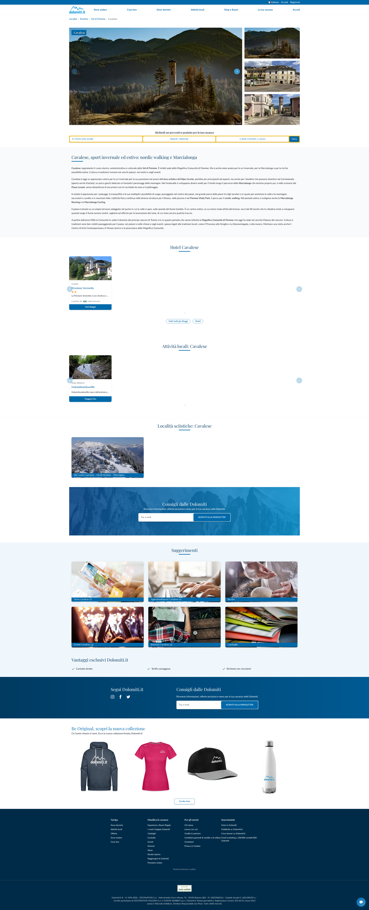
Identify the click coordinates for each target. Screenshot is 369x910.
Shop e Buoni (231, 10)
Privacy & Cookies (192, 846)
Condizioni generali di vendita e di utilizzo (202, 838)
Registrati (295, 2)
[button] (237, 71)
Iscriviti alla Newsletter (212, 517)
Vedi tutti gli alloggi (178, 321)
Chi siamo (188, 825)
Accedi (284, 2)
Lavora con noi (191, 829)
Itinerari (151, 846)
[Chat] (361, 902)
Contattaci (189, 842)
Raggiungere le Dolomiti (158, 859)
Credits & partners (192, 834)
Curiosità (151, 838)
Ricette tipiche (154, 855)
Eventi (150, 842)
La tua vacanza (265, 10)
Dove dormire (164, 10)
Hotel (198, 321)
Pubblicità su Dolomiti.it (232, 829)
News (150, 850)
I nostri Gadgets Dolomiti (159, 829)
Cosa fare (132, 10)
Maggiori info (90, 399)
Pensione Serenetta (82, 288)
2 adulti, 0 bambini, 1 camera (252, 139)
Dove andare (100, 10)
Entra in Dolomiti (229, 825)
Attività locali (197, 10)
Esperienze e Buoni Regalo (159, 825)
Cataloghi (152, 834)
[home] (78, 10)
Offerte (114, 834)
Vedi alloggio (90, 307)
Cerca (294, 139)
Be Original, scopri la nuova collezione (108, 728)
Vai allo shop (184, 801)
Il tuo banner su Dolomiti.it (233, 834)
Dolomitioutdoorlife (83, 387)
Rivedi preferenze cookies (184, 869)
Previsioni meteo (155, 863)
